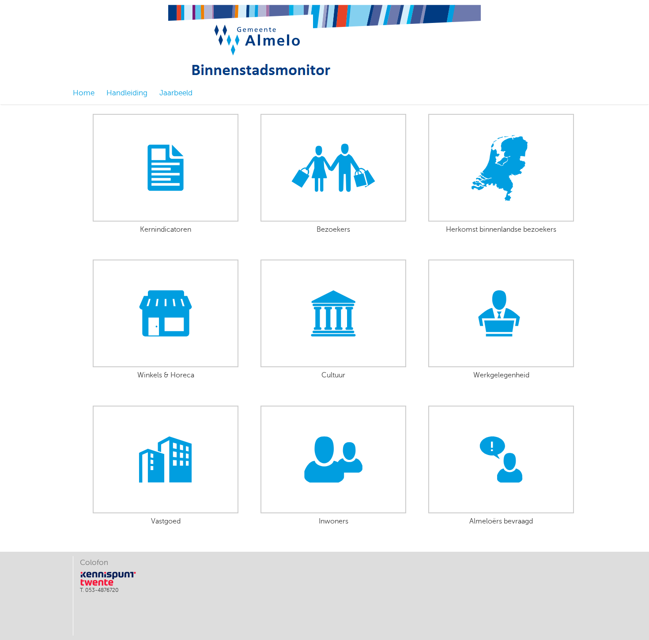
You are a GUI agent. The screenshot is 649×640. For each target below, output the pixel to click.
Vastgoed (166, 521)
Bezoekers (333, 229)
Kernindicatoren (165, 229)
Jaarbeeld (175, 93)
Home (83, 93)
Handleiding (126, 93)
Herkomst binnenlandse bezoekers (501, 229)
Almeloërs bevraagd (501, 521)
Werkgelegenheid (501, 375)
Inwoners (333, 521)
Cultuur (333, 375)
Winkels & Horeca (165, 375)
